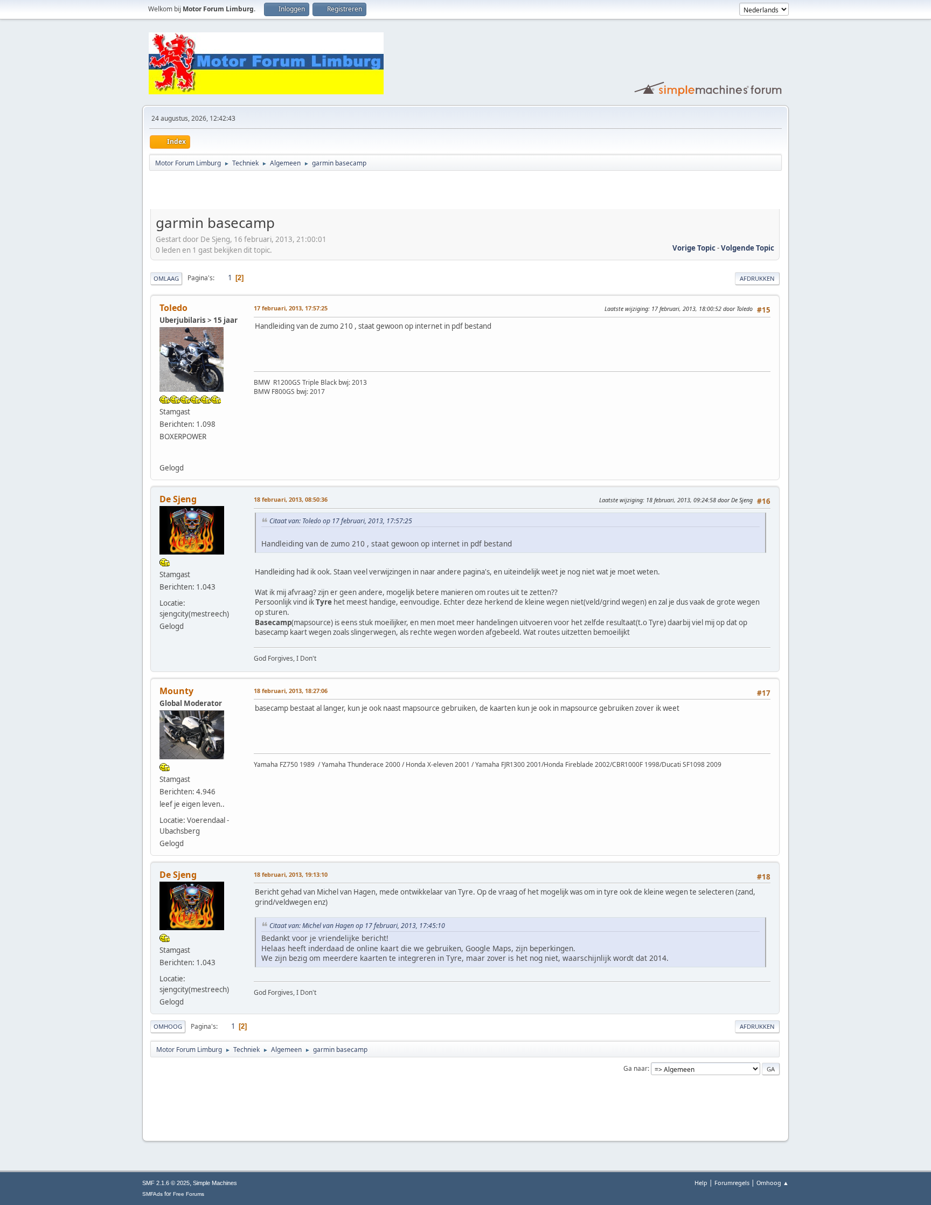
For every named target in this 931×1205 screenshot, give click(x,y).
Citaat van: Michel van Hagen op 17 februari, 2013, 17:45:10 (357, 925)
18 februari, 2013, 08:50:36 (291, 499)
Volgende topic (747, 248)
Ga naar (635, 1068)
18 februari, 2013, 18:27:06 (291, 691)
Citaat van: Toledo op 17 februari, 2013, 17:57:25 (340, 520)
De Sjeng (178, 499)
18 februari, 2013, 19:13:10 (291, 874)
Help (700, 1183)
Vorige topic (693, 248)
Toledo (173, 308)
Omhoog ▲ (772, 1183)
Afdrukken (757, 278)
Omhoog (168, 1026)
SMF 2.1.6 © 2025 (166, 1183)
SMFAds (152, 1194)
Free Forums (188, 1194)
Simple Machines (215, 1183)
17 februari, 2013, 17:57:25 (291, 308)
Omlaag (166, 278)
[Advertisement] (276, 192)
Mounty (176, 691)
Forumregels (731, 1183)
